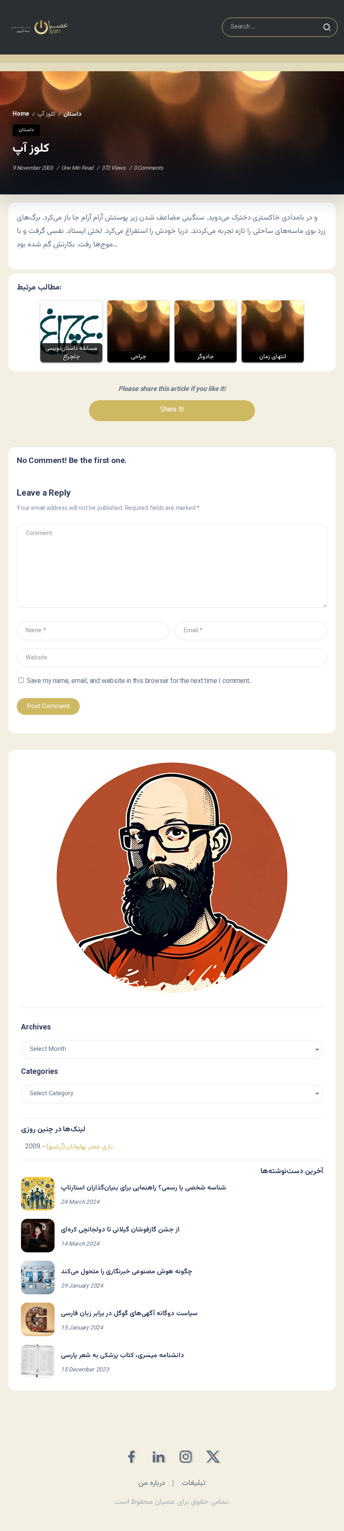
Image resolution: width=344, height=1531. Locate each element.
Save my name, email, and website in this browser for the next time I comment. (139, 681)
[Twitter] (212, 1456)
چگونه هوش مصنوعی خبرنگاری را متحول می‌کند (126, 1272)
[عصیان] (39, 27)
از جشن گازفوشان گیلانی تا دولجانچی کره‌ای (120, 1230)
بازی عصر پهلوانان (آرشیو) (80, 1147)
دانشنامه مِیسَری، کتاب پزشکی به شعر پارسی (122, 1355)
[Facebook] (131, 1456)
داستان (72, 114)
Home (21, 114)
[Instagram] (185, 1456)
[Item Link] (38, 1193)
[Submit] (326, 27)
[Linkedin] (158, 1456)
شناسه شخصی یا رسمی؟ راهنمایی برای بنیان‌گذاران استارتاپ (143, 1188)
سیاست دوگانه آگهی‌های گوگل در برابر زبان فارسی (129, 1314)
